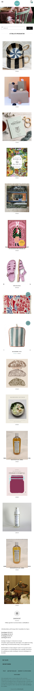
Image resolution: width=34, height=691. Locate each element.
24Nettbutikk (20, 689)
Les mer (18, 684)
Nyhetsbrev (17, 674)
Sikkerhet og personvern (24, 671)
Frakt (4, 671)
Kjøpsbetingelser (11, 671)
